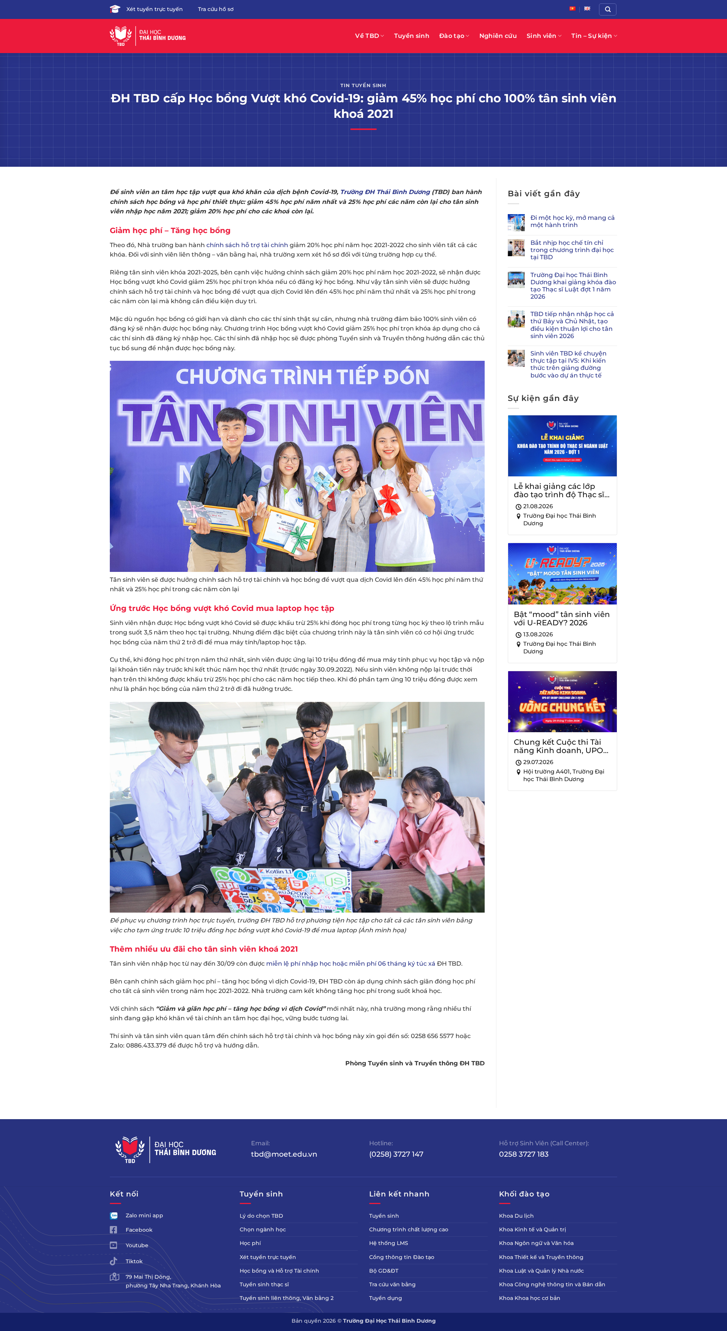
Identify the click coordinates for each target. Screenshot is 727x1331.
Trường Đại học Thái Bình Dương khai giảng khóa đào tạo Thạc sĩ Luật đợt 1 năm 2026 (573, 286)
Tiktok (134, 1261)
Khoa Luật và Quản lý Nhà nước (541, 1270)
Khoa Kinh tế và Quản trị (532, 1229)
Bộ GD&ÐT (383, 1270)
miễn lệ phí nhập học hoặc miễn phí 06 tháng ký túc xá (350, 963)
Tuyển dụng (385, 1298)
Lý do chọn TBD (261, 1215)
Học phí (250, 1243)
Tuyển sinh (411, 35)
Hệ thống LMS (388, 1243)
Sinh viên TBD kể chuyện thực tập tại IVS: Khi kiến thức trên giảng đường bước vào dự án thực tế (568, 364)
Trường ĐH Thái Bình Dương (385, 192)
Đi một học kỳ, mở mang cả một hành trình (572, 221)
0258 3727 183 (524, 1154)
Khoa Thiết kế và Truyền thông (541, 1257)
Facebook (139, 1229)
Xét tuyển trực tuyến (154, 9)
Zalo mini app (144, 1215)
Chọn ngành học (263, 1229)
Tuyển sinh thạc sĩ (264, 1284)
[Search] (607, 9)
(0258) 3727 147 (396, 1154)
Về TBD (367, 35)
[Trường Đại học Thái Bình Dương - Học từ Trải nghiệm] (148, 36)
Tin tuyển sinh (363, 85)
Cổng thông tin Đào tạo (401, 1257)
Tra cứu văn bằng (392, 1284)
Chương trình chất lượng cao (408, 1229)
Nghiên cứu (498, 35)
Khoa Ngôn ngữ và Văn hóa (536, 1243)
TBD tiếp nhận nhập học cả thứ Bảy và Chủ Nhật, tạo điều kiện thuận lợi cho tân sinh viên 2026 (572, 325)
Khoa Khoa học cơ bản (529, 1298)
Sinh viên (542, 35)
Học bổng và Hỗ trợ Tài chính (279, 1270)
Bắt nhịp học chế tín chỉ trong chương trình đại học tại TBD (572, 250)
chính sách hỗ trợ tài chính (247, 245)
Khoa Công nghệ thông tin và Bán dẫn (552, 1284)
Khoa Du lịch (516, 1215)
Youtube (137, 1245)
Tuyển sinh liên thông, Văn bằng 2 (287, 1298)
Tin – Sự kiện (591, 35)
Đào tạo (451, 35)
